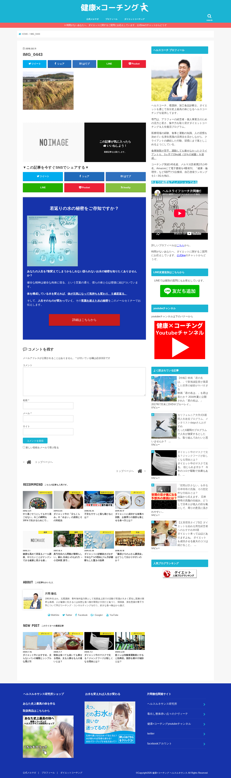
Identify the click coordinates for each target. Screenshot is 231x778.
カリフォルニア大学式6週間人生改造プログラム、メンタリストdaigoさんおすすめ (193, 421)
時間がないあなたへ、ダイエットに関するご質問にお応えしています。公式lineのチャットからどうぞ (116, 25)
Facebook (83, 615)
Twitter (69, 615)
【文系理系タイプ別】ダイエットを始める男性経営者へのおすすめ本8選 (193, 526)
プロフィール (111, 19)
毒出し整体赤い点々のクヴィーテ (167, 713)
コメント (27, 365)
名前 (26, 400)
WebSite (55, 615)
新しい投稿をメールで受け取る (42, 447)
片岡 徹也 (50, 593)
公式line (181, 255)
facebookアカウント (159, 743)
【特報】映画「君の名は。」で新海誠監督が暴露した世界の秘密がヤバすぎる (193, 384)
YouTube (114, 615)
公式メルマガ (92, 19)
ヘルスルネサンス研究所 (162, 703)
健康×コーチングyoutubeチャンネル (169, 723)
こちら (180, 245)
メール (27, 413)
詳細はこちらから (84, 320)
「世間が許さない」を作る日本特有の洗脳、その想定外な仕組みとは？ (193, 489)
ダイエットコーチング (134, 19)
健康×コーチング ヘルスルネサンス (169, 773)
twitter (150, 733)
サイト (26, 426)
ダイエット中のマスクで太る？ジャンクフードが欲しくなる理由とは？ (193, 456)
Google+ (99, 615)
